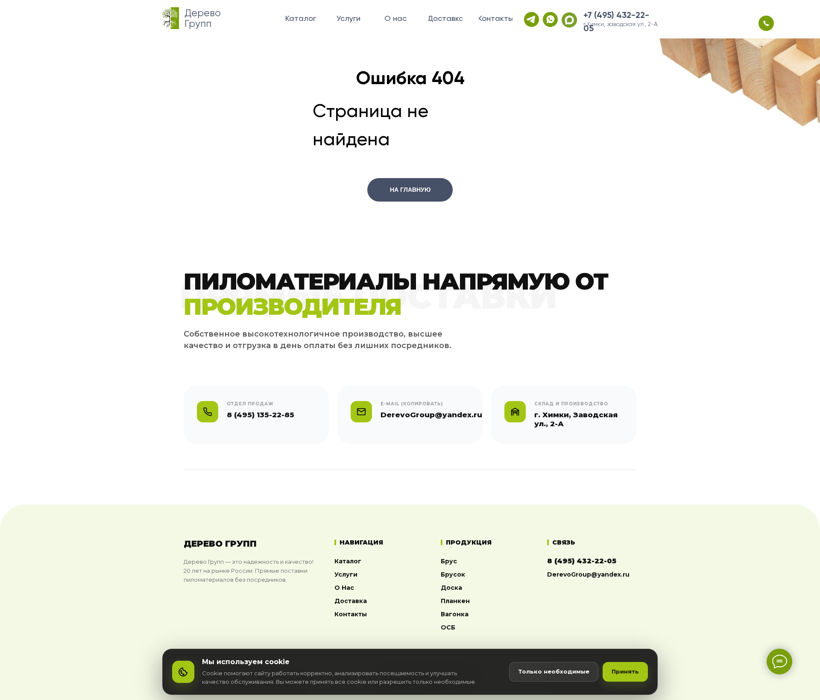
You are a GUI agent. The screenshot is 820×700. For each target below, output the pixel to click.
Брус (449, 561)
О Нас (344, 588)
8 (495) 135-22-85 (260, 414)
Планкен (455, 601)
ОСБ (448, 627)
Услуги (345, 574)
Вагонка (455, 614)
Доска (451, 588)
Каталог (347, 561)
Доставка (350, 601)
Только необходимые (553, 671)
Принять (625, 671)
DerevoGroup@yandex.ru (588, 574)
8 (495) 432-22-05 (581, 561)
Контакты (350, 614)
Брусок (453, 574)
